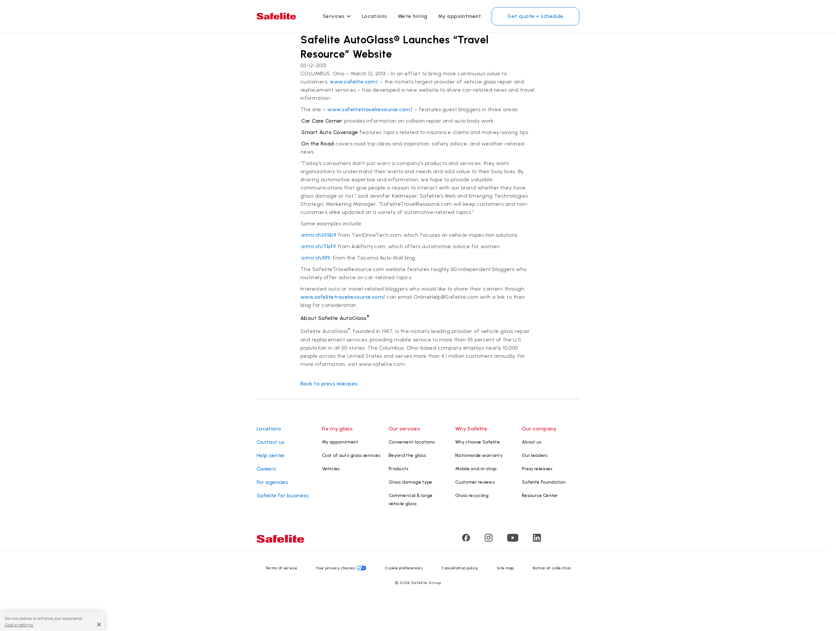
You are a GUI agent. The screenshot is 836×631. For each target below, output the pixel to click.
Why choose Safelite (477, 442)
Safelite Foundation (544, 482)
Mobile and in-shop (476, 469)
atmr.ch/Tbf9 (318, 246)
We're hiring (412, 16)
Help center (271, 455)
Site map (505, 568)
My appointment (459, 16)
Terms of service (281, 568)
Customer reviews (475, 482)
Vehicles (331, 469)
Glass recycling (472, 495)
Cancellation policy (459, 568)
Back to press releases (329, 384)
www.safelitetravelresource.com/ (370, 109)
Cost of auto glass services (351, 455)
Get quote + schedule (535, 16)
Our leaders (535, 455)
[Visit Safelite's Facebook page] (466, 540)
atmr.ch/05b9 (318, 235)
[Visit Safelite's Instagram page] (488, 540)
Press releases (537, 469)
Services (334, 16)
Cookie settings (19, 625)
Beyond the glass (407, 455)
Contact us (270, 442)
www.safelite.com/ (354, 82)
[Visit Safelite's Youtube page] (512, 540)
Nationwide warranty (479, 455)
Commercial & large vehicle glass (411, 499)
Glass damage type (410, 482)
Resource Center (540, 495)
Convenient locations (412, 442)
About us (531, 442)
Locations (374, 16)
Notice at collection (552, 568)
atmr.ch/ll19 (315, 258)
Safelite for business (283, 495)
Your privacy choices (335, 568)
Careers (266, 469)
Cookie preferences (404, 568)
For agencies (272, 482)
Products (399, 469)
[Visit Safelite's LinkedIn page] (537, 540)
